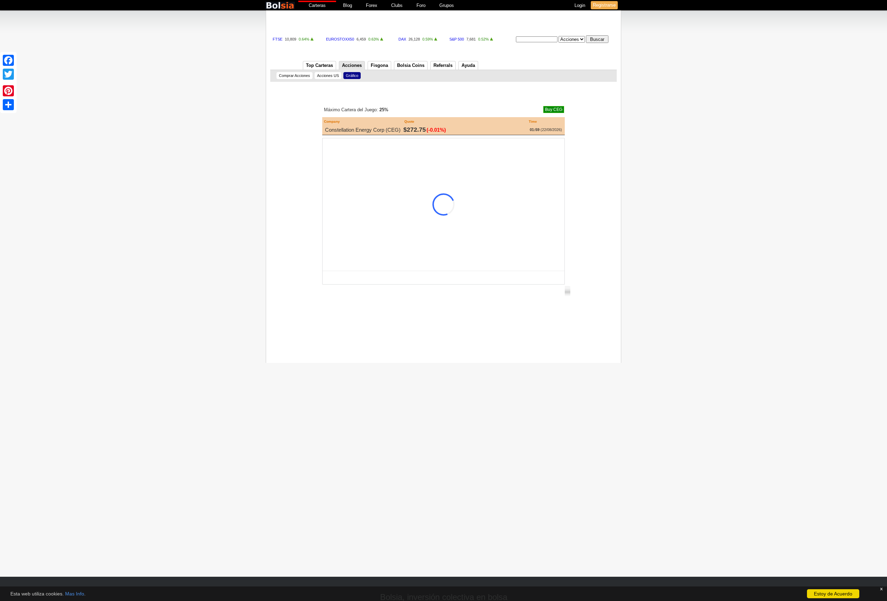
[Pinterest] (8, 91)
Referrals (443, 65)
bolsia (280, 5)
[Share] (8, 105)
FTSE (277, 39)
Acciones (352, 65)
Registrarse (604, 5)
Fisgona (379, 65)
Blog (347, 5)
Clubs (397, 5)
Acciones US (328, 75)
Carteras (317, 5)
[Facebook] (8, 60)
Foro (420, 5)
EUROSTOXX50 (340, 39)
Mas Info (74, 593)
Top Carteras (319, 65)
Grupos (446, 5)
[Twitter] (8, 74)
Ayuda (468, 65)
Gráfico (352, 75)
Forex (371, 5)
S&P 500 (456, 39)
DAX (402, 39)
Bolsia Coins (410, 65)
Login (580, 5)
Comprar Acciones (294, 75)
